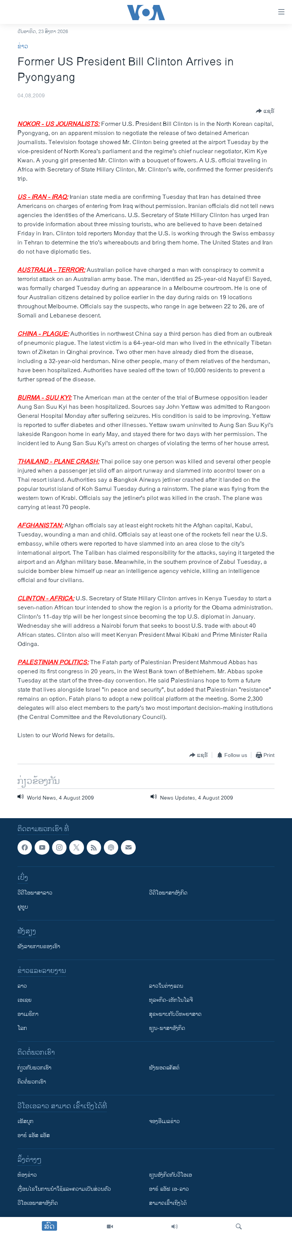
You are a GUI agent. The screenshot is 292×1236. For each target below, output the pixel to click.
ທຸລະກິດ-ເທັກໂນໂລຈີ (171, 1000)
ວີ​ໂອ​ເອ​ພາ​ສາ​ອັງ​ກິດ (37, 1203)
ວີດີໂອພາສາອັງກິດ (168, 893)
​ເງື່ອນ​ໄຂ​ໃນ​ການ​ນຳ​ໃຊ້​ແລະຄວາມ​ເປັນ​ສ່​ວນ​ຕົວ (64, 1189)
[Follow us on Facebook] (24, 847)
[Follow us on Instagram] (59, 847)
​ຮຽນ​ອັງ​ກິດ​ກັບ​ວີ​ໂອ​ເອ (170, 1175)
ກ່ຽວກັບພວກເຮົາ (34, 1068)
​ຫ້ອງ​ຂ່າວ (27, 1175)
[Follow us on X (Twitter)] (76, 847)
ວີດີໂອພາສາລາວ (34, 893)
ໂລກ (22, 1029)
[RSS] (94, 847)
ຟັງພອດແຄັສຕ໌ (164, 1068)
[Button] (265, 111)
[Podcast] (111, 847)
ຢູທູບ (22, 907)
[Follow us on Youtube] (42, 847)
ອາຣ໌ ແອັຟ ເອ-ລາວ (169, 1189)
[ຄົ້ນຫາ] (238, 1226)
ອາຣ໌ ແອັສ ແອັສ (33, 1136)
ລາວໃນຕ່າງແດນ (166, 986)
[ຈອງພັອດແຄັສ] (128, 847)
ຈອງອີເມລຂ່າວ (164, 1122)
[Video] (109, 1226)
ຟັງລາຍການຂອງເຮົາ (38, 947)
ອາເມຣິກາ (27, 1015)
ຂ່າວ (22, 46)
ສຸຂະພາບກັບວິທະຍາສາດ (175, 1015)
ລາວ (22, 986)
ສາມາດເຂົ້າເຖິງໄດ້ (168, 1203)
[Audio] (174, 1226)
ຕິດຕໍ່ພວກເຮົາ (31, 1082)
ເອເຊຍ (24, 1000)
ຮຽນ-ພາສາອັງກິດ (167, 1029)
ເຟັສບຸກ (25, 1122)
